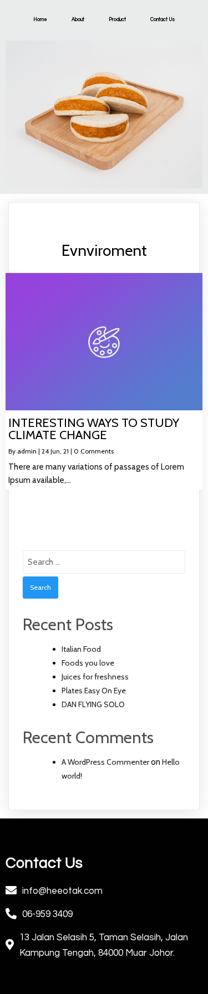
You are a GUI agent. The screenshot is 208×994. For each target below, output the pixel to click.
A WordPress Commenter (105, 762)
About (78, 19)
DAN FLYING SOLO (93, 704)
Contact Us (162, 19)
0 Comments (94, 451)
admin (27, 451)
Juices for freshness (95, 677)
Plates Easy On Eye (94, 691)
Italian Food (81, 649)
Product (117, 19)
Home (40, 19)
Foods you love (88, 663)
